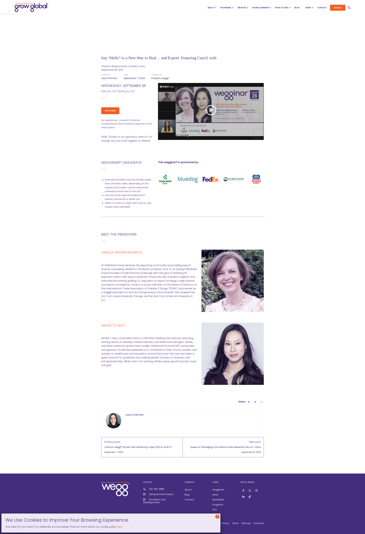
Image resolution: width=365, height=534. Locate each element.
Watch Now (110, 110)
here (119, 526)
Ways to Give (281, 7)
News (308, 7)
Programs (225, 7)
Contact (322, 7)
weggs (165, 78)
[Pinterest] (261, 402)
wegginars (218, 489)
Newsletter (218, 499)
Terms (235, 523)
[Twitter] (255, 402)
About (211, 7)
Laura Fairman (109, 78)
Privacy (225, 523)
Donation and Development (154, 501)
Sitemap (246, 523)
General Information (161, 494)
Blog (296, 7)
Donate (337, 7)
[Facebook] (249, 402)
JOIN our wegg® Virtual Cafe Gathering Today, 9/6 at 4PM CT (138, 447)
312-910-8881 (156, 489)
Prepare (156, 78)
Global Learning (260, 7)
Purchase (258, 523)
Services (241, 7)
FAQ (214, 509)
